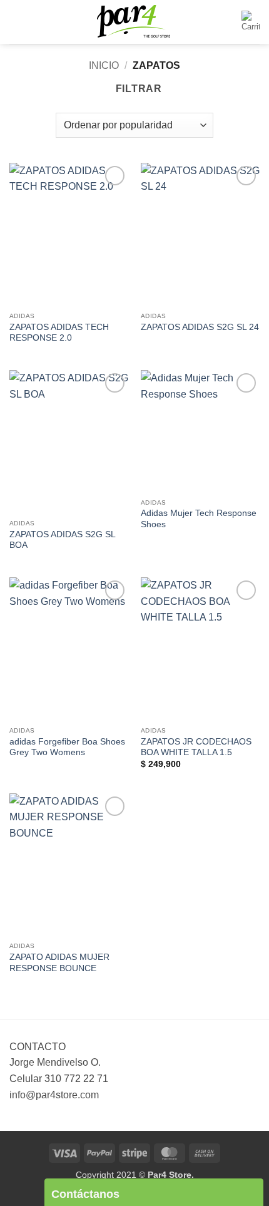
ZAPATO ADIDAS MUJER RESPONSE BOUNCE (59, 962)
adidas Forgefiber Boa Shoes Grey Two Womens (67, 747)
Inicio (104, 65)
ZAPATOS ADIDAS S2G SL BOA (62, 540)
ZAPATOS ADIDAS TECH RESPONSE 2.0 (59, 332)
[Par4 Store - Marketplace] (134, 22)
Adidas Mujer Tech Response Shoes (198, 518)
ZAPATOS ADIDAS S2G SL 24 (200, 327)
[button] (16, 21)
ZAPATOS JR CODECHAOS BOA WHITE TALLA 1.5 (196, 747)
